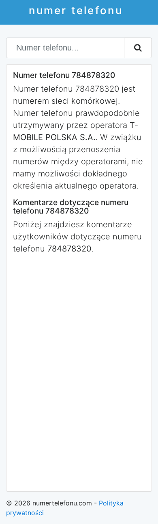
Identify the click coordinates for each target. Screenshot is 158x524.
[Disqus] (79, 372)
